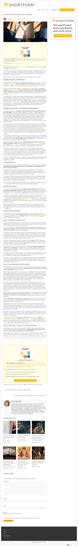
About (48, 9)
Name (5, 499)
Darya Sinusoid (15, 19)
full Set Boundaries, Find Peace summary (27, 369)
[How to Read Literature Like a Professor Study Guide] (9, 421)
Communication (32, 384)
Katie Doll (21, 466)
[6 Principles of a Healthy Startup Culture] (23, 421)
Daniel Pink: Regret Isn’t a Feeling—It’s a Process (38, 462)
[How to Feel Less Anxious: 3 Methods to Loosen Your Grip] (23, 447)
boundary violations (16, 101)
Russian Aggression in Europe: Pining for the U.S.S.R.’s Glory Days (30, 395)
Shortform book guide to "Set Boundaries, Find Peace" (32, 58)
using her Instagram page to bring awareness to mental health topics (21, 86)
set (12, 83)
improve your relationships (38, 82)
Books (26, 384)
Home (39, 9)
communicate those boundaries (31, 216)
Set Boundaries (21, 67)
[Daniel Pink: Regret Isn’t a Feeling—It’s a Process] (38, 447)
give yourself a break (29, 319)
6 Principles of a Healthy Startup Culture (23, 436)
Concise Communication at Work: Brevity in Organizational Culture (38, 437)
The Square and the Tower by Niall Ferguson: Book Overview (9, 463)
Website (5, 512)
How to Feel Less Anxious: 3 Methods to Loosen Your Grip (23, 463)
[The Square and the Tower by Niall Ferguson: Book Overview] (9, 447)
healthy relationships (12, 90)
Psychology (39, 384)
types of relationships (36, 99)
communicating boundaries (9, 319)
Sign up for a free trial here (18, 63)
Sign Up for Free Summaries (67, 9)
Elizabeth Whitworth (37, 440)
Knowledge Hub (54, 9)
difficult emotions (33, 317)
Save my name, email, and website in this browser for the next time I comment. (21, 518)
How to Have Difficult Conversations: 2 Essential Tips (17, 390)
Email (5, 506)
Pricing (43, 9)
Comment (6, 481)
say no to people (37, 143)
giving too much (27, 199)
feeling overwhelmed (15, 144)
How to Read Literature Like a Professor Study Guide (9, 437)
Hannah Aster (7, 440)
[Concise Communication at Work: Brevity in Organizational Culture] (38, 421)
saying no (11, 193)
